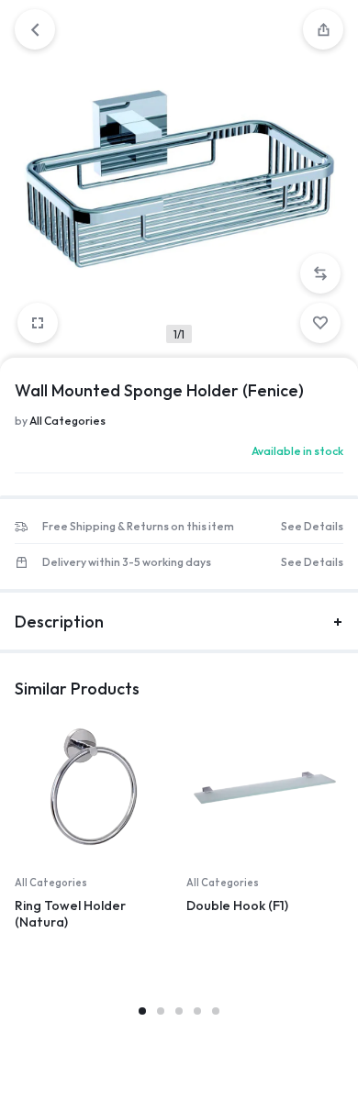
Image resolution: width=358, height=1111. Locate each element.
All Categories (67, 421)
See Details (312, 526)
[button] (320, 273)
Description (59, 621)
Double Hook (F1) (237, 905)
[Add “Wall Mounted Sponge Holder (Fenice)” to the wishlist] (320, 323)
